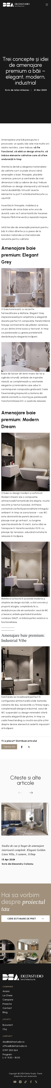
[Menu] (47, 4)
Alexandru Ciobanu (22, 864)
